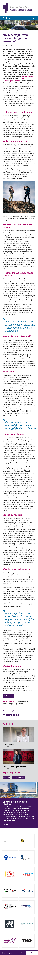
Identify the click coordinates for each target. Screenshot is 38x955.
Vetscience (8, 696)
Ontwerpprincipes (18, 777)
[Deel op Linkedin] (7, 715)
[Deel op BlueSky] (10, 715)
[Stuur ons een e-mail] (4, 715)
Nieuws (11, 701)
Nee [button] (22, 953)
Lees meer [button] (10, 953)
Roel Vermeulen (27, 76)
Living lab (6, 777)
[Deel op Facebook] (14, 715)
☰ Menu (6, 18)
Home (5, 701)
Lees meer (6, 824)
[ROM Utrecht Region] (10, 890)
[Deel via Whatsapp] (17, 715)
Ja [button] (31, 953)
